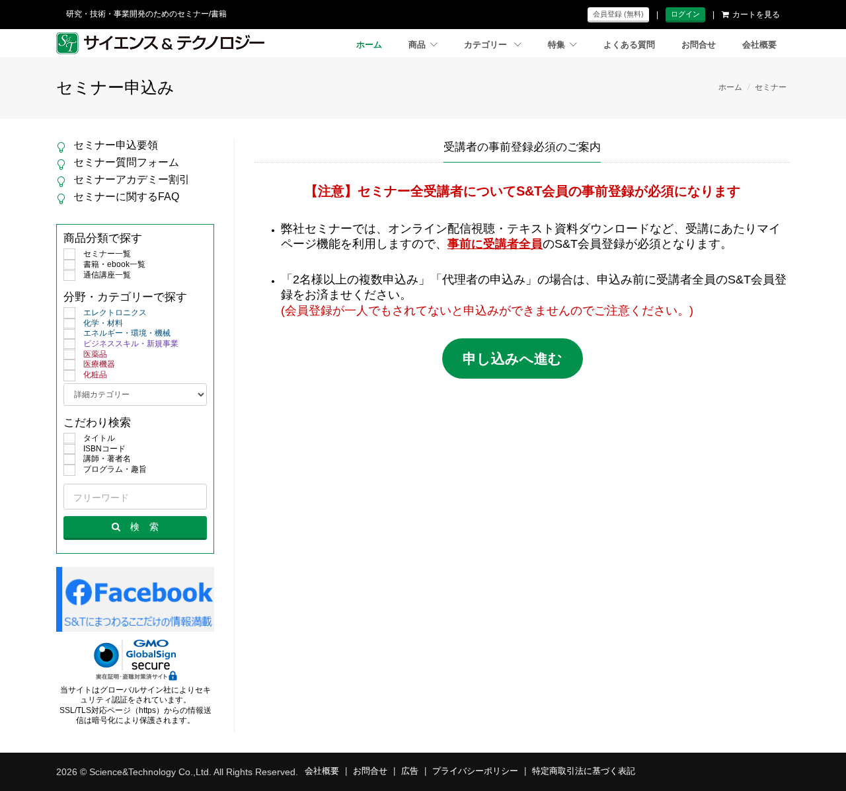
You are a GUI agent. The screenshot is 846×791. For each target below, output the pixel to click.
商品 (417, 45)
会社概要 (759, 45)
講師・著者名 (107, 458)
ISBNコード (104, 448)
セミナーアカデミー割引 (131, 179)
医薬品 (95, 354)
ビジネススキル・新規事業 (130, 343)
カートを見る (756, 14)
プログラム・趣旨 (115, 469)
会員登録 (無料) (618, 14)
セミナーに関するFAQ (126, 196)
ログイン (685, 14)
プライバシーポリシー (475, 771)
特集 (556, 45)
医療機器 (99, 364)
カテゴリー (487, 45)
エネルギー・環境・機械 (127, 333)
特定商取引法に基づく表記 (583, 771)
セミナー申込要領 (115, 145)
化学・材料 (103, 323)
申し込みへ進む (512, 358)
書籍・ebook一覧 (114, 264)
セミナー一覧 (107, 253)
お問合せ (698, 45)
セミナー (771, 87)
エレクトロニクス (115, 312)
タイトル (99, 438)
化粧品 (95, 374)
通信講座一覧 (107, 275)
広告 (409, 771)
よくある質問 (629, 45)
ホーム (369, 45)
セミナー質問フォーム (126, 162)
